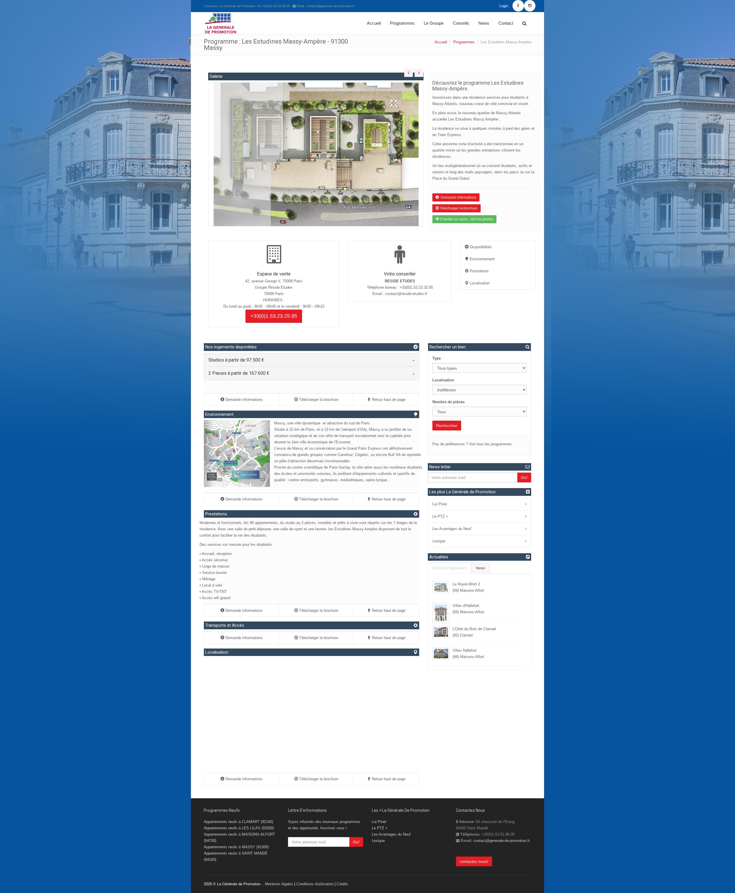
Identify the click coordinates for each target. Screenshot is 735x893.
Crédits (342, 884)
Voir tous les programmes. (491, 444)
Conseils (461, 23)
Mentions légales (279, 884)
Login (503, 6)
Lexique (438, 541)
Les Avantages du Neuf (451, 529)
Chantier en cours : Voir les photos (466, 219)
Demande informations (457, 197)
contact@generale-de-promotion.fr (501, 840)
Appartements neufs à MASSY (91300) (236, 847)
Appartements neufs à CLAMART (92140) (238, 822)
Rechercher (446, 425)
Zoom (242, 420)
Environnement (482, 259)
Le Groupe (434, 23)
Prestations (479, 271)
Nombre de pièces (448, 402)
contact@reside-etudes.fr (406, 294)
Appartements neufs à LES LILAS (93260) (239, 828)
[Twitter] (529, 5)
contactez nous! (474, 861)
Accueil (374, 23)
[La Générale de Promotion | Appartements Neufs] (221, 19)
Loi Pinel (439, 504)
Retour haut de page (388, 399)
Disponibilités (480, 247)
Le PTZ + (440, 516)
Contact (505, 23)
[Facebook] (518, 5)
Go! (524, 477)
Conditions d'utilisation (314, 884)
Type (436, 358)
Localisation (479, 283)
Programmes (402, 23)
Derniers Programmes (449, 568)
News (483, 23)
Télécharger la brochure (458, 208)
